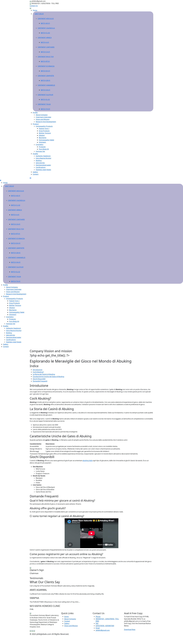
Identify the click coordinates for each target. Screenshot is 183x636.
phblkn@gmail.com (103, 630)
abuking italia (87, 460)
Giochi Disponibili (39, 379)
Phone (98, 617)
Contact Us (34, 6)
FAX (97, 623)
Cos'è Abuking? (38, 372)
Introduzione (37, 370)
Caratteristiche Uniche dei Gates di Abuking (48, 377)
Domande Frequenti (40, 381)
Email (98, 628)
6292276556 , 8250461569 (105, 626)
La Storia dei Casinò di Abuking (44, 374)
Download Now (129, 629)
